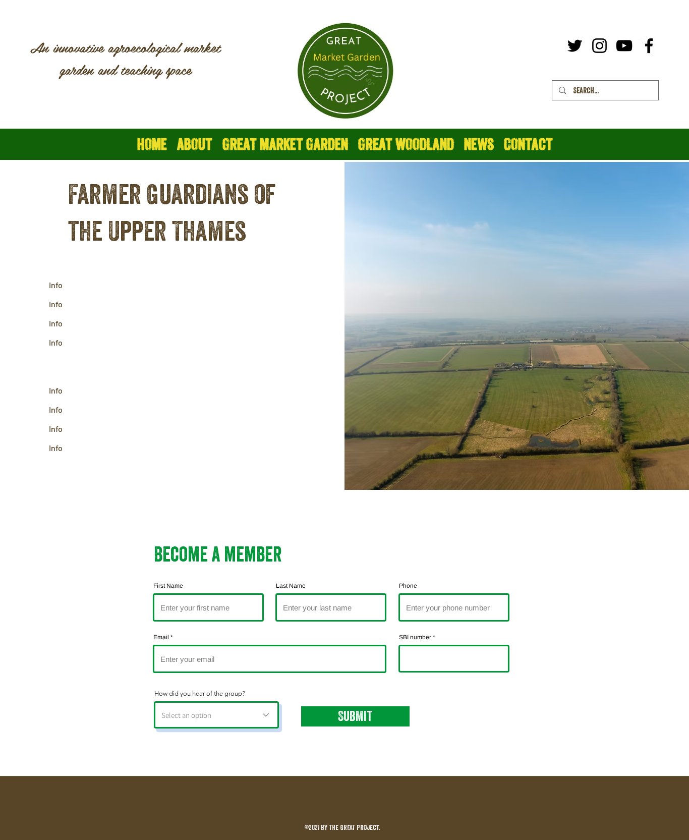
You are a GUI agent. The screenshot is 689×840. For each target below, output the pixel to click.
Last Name (291, 586)
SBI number (415, 637)
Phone (408, 586)
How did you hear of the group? (199, 693)
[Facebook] (649, 45)
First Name (168, 586)
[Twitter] (575, 45)
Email (161, 637)
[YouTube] (624, 45)
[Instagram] (599, 45)
